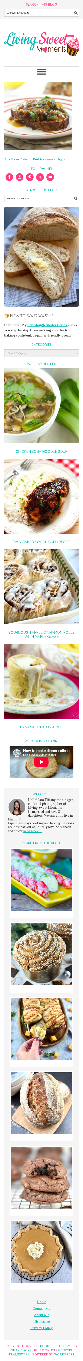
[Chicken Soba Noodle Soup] (41, 406)
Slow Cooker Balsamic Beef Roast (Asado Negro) (34, 159)
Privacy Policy (41, 1328)
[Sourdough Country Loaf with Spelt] (41, 1104)
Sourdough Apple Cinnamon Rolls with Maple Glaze (42, 635)
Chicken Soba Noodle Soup (41, 452)
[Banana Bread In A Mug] (41, 682)
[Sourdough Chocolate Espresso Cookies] (41, 1178)
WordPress (64, 1354)
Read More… (32, 831)
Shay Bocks (21, 1350)
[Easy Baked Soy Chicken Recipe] (41, 497)
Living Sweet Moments (41, 40)
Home (41, 1302)
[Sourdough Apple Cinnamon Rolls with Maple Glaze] (41, 587)
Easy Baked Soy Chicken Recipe (41, 542)
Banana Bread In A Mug (41, 727)
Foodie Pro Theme (56, 1346)
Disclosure (41, 1321)
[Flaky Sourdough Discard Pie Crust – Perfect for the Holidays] (41, 1253)
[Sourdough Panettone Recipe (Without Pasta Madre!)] (41, 955)
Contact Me (41, 1308)
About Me (41, 1315)
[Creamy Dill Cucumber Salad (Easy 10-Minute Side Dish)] (41, 880)
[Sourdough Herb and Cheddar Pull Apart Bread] (41, 1029)
